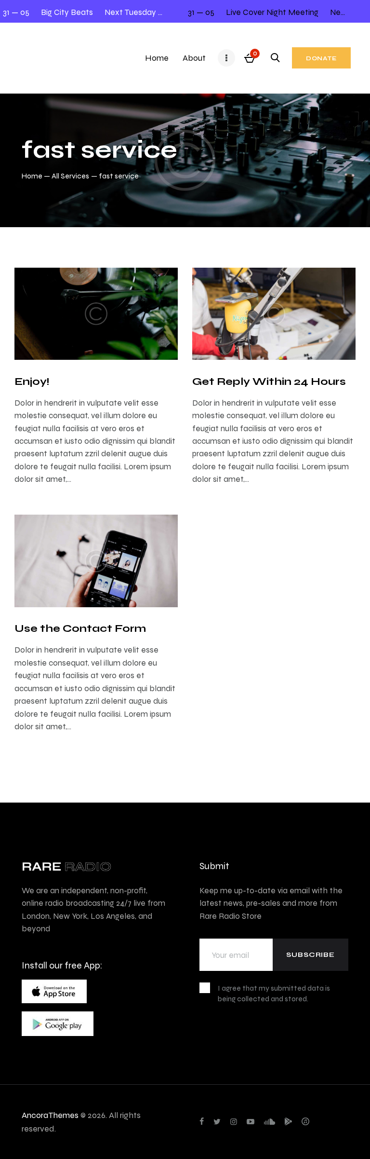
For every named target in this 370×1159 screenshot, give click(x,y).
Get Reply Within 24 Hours (269, 381)
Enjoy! (31, 381)
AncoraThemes (50, 1115)
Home (32, 175)
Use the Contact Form (80, 628)
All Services (70, 175)
